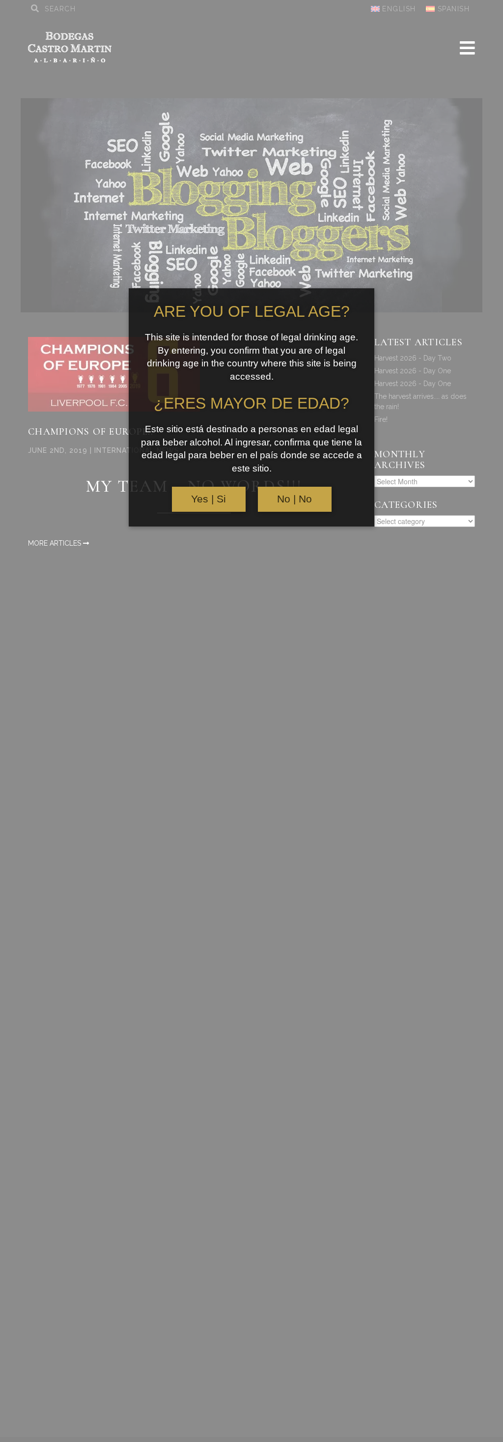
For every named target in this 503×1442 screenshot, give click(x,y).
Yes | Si (208, 499)
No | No (294, 499)
